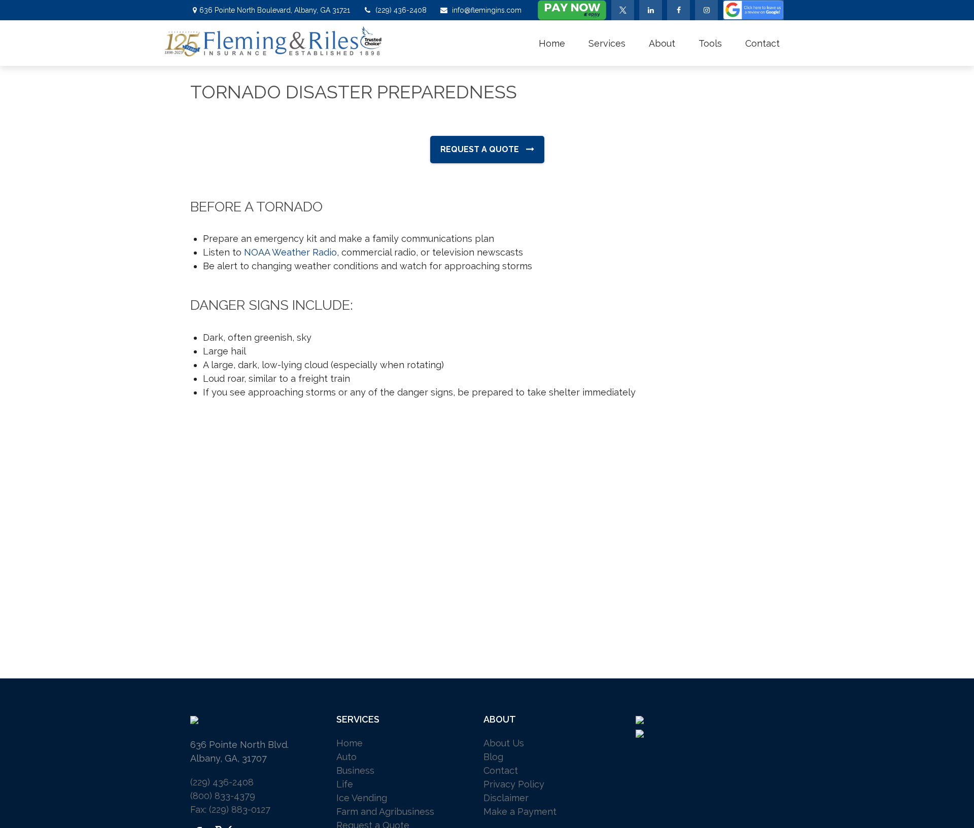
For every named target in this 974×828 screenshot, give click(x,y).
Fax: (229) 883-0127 (230, 809)
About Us (503, 743)
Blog (493, 756)
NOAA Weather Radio (290, 252)
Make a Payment (519, 811)
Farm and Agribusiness (385, 811)
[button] (552, 42)
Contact (500, 770)
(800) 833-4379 (222, 795)
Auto (346, 756)
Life (344, 784)
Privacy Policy (513, 784)
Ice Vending (361, 798)
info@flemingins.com (486, 10)
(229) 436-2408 (401, 10)
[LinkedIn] (650, 10)
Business (355, 770)
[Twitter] (622, 10)
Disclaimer (506, 798)
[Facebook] (678, 10)
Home (349, 743)
